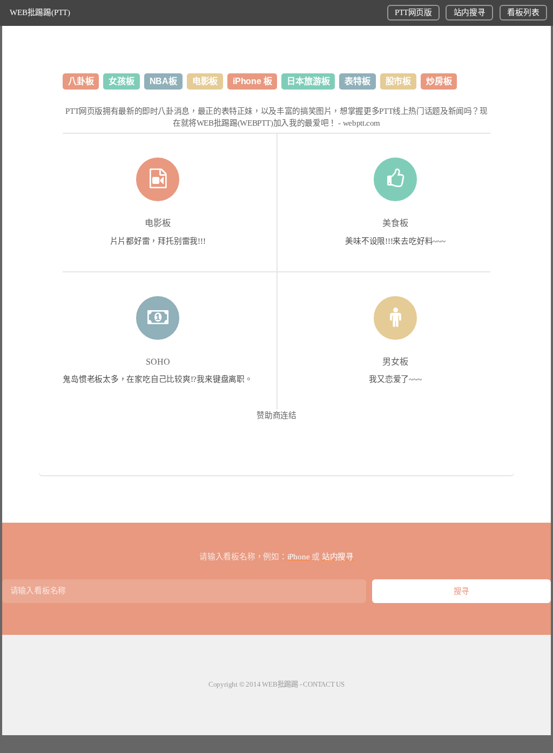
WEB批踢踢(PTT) (40, 12)
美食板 (395, 223)
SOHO (158, 361)
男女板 (395, 361)
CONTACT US (324, 684)
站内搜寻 (469, 12)
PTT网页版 (413, 12)
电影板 (158, 223)
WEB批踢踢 (280, 684)
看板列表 (523, 12)
